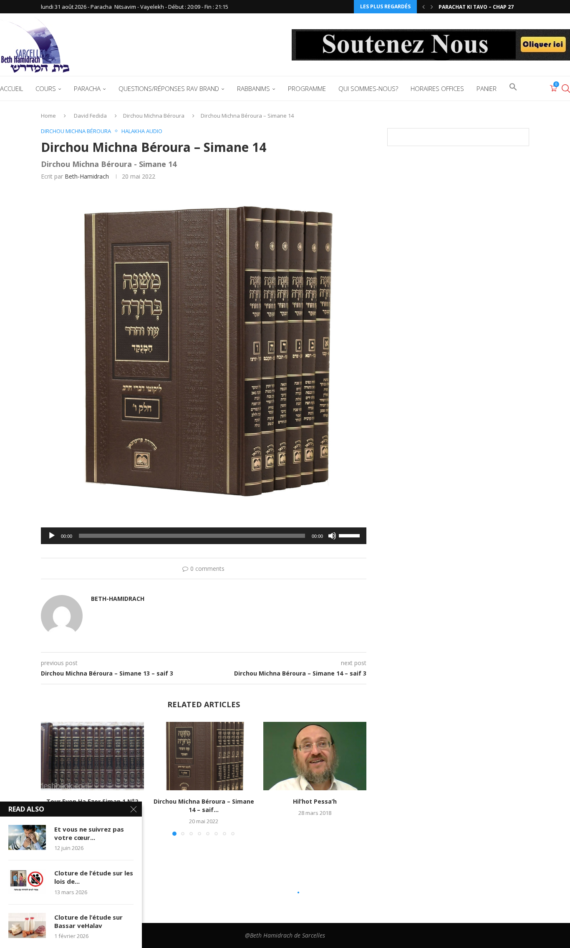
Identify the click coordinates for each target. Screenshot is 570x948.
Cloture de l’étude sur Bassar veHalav (88, 921)
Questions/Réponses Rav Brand (169, 88)
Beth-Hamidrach (87, 176)
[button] (423, 6)
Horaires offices (437, 88)
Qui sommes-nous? (368, 88)
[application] (203, 535)
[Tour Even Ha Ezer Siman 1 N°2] (92, 756)
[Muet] (332, 536)
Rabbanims (253, 88)
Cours (45, 88)
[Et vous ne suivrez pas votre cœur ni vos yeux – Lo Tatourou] (27, 837)
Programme (307, 88)
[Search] (566, 88)
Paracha (87, 88)
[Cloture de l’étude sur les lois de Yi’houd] (27, 881)
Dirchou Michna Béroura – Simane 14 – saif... (203, 805)
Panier (487, 88)
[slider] (350, 534)
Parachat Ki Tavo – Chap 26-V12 (482, 6)
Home (48, 115)
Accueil (11, 88)
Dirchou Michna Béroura (153, 115)
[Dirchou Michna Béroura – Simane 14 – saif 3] (203, 756)
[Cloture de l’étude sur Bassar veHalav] (27, 925)
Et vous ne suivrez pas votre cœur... (89, 833)
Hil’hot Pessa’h (315, 801)
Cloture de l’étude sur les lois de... (93, 877)
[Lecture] (52, 536)
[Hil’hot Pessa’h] (314, 756)
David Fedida (90, 115)
